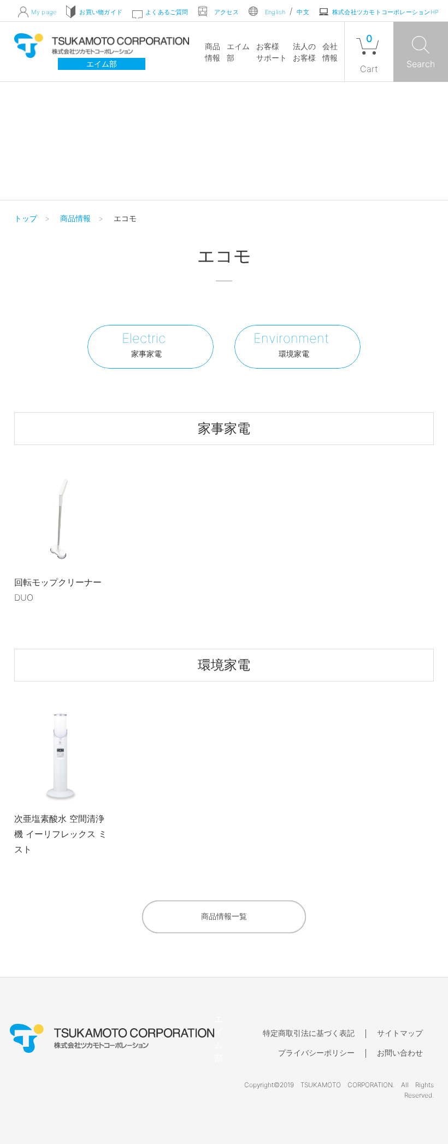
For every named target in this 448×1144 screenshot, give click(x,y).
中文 (303, 12)
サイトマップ (400, 1033)
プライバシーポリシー (316, 1052)
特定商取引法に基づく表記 (309, 1033)
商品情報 (75, 218)
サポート (271, 52)
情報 (212, 52)
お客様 (304, 52)
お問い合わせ (400, 1052)
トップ (25, 218)
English (275, 12)
